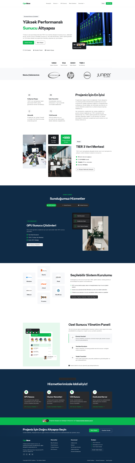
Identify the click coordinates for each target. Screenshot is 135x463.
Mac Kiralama (72, 3)
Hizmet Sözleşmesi (76, 451)
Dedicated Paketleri (98, 406)
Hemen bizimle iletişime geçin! (84, 420)
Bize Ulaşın (40, 42)
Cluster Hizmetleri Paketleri (54, 406)
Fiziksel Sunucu (55, 447)
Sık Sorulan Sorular (76, 447)
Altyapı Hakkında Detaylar (86, 169)
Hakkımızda (74, 443)
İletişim (73, 445)
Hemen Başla (28, 42)
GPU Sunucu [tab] (52, 205)
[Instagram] (27, 454)
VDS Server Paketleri (75, 406)
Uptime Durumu (75, 449)
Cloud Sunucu (54, 445)
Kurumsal (80, 3)
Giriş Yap (109, 3)
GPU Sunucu (63, 3)
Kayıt (103, 3)
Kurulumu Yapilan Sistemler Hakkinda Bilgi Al (84, 297)
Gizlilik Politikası (90, 460)
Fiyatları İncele (106, 430)
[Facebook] (24, 454)
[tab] (90, 338)
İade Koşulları (109, 460)
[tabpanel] (67, 233)
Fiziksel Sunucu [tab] (84, 205)
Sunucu (55, 3)
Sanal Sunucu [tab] (67, 205)
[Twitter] (29, 454)
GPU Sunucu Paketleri (34, 244)
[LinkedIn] (32, 454)
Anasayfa (48, 3)
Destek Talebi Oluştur (97, 449)
